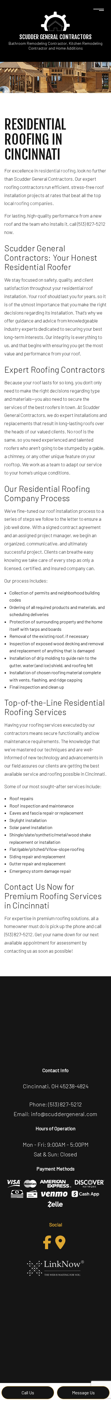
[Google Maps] (60, 1242)
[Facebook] (47, 1242)
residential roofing (57, 170)
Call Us (28, 1392)
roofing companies (33, 203)
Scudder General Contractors (55, 37)
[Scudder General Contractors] (55, 20)
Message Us (83, 1392)
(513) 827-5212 (65, 1104)
